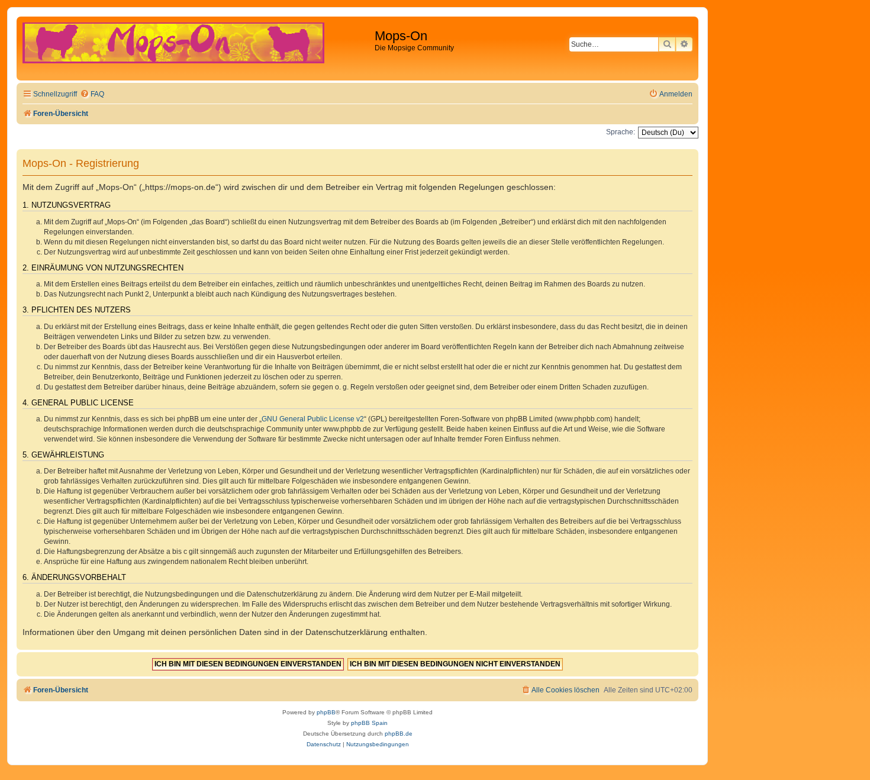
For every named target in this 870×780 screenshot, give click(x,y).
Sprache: (620, 132)
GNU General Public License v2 (313, 419)
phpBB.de (399, 733)
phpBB (326, 712)
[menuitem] (92, 94)
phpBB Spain (369, 723)
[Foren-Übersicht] (197, 49)
